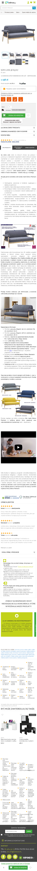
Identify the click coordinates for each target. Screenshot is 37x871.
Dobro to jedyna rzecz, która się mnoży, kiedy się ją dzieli (22, 792)
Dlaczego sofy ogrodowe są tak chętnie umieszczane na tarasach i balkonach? (6, 764)
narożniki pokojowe (27, 656)
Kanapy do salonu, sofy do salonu (31, 690)
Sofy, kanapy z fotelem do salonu (14, 675)
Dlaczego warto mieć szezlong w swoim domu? (14, 766)
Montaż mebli (5, 135)
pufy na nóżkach (5, 656)
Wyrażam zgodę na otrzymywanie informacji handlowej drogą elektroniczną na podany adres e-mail (19, 835)
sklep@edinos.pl (14, 852)
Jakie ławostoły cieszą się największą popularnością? (15, 805)
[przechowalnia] (31, 2)
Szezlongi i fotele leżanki (14, 683)
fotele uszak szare (16, 656)
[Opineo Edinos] (26, 857)
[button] (18, 868)
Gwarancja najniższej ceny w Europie (14, 131)
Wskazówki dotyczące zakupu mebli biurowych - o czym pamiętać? (6, 817)
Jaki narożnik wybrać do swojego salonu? (14, 793)
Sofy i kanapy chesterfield (6, 675)
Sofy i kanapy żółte (30, 683)
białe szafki (27, 649)
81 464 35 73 (9, 849)
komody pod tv (19, 649)
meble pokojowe (22, 657)
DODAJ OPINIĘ (15, 141)
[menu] (28, 2)
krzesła (7, 653)
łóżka (10, 653)
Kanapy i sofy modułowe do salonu (6, 682)
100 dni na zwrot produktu (10, 127)
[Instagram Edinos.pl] (9, 857)
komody (14, 654)
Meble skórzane (22, 697)
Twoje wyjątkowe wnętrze (25, 566)
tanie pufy (31, 654)
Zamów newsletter (18, 828)
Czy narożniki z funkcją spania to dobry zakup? (31, 781)
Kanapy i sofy (21, 668)
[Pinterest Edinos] (15, 857)
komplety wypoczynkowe (18, 651)
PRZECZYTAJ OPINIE (6, 141)
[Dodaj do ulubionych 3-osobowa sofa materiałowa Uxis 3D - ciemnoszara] (28, 115)
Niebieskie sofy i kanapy (5, 690)
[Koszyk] (34, 2)
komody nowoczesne (19, 653)
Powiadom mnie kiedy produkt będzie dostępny (12, 121)
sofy (10, 350)
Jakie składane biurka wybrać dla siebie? (22, 805)
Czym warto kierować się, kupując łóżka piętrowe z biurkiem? (31, 816)
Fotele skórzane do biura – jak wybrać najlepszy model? (6, 793)
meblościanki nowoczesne (9, 657)
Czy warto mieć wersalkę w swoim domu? (22, 782)
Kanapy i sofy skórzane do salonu (22, 682)
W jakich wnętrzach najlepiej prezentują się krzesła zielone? (31, 793)
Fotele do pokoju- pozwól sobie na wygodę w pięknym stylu (6, 781)
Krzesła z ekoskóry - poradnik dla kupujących (31, 767)
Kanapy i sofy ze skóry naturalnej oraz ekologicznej (31, 666)
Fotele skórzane (13, 691)
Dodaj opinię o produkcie (10, 552)
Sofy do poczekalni (22, 676)
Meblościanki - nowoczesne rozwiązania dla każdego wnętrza (6, 804)
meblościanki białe (22, 654)
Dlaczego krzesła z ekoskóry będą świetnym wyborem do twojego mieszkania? (14, 779)
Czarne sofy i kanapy (21, 690)
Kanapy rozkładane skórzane (14, 668)
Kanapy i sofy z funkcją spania (30, 675)
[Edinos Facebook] (3, 857)
